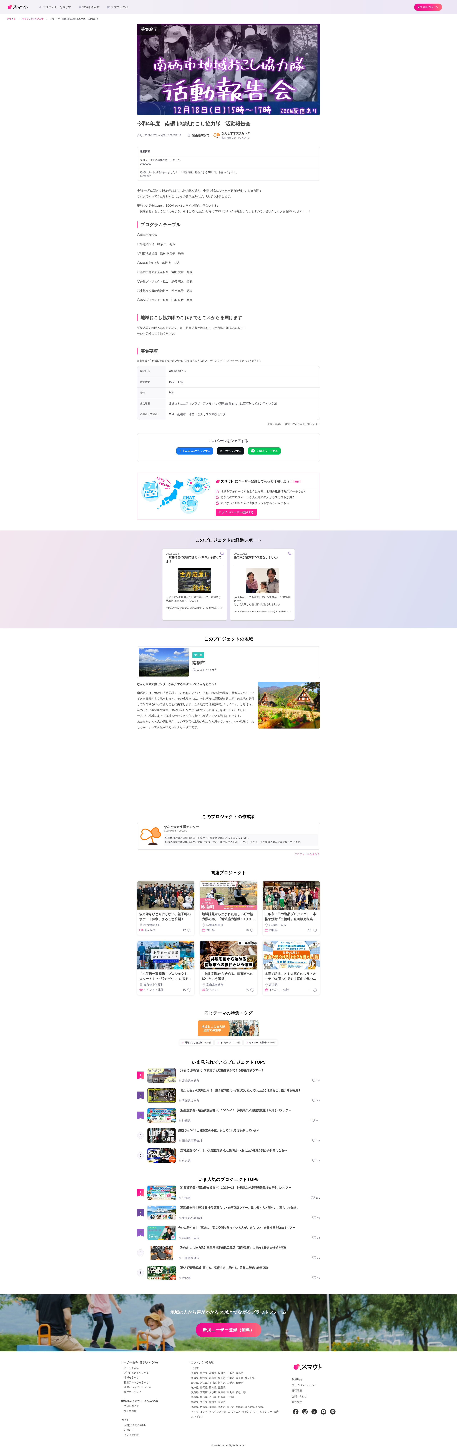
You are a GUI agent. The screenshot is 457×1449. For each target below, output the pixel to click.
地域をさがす (131, 1377)
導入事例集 (130, 1411)
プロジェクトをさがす (136, 1372)
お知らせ (129, 1430)
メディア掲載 (131, 1434)
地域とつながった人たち (137, 1387)
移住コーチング (132, 1392)
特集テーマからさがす (136, 1382)
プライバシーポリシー (304, 1385)
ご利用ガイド (131, 1406)
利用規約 (297, 1379)
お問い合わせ (299, 1396)
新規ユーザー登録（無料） (228, 1329)
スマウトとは (131, 1367)
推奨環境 (297, 1390)
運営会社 (297, 1401)
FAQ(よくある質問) (135, 1425)
